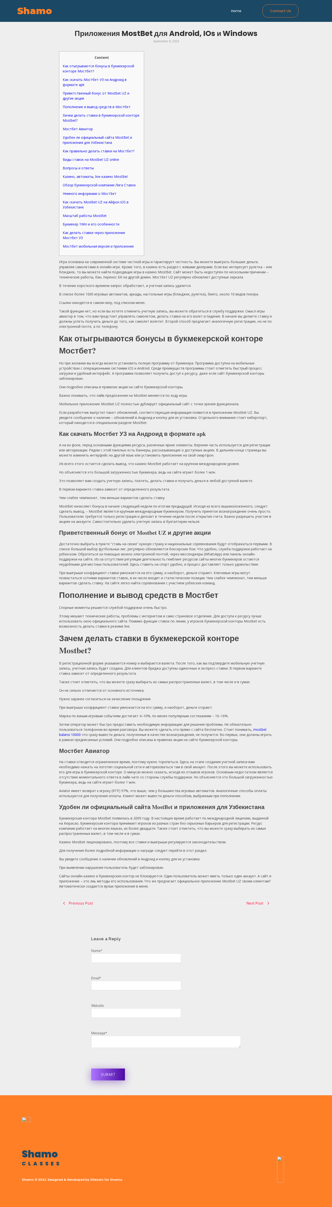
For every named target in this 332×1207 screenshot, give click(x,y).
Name (96, 950)
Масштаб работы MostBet (85, 215)
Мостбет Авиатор (78, 129)
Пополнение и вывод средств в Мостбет (97, 106)
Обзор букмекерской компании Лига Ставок (99, 185)
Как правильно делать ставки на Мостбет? (98, 151)
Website (97, 1005)
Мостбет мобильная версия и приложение (98, 246)
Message (99, 1033)
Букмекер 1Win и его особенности (91, 224)
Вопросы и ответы (78, 168)
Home (236, 11)
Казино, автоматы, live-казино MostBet (95, 176)
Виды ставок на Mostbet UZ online (91, 159)
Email (96, 978)
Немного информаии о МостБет (89, 193)
